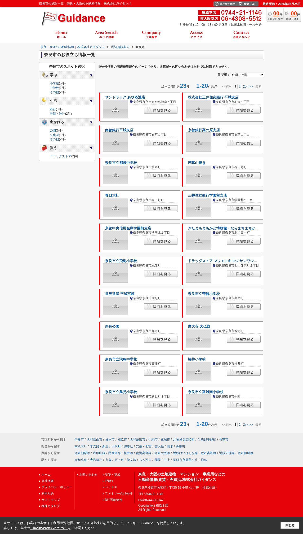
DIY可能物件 (113, 500)
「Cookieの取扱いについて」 (49, 528)
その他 (54, 92)
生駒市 (153, 439)
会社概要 (47, 481)
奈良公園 (112, 326)
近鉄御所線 (245, 453)
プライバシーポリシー (56, 487)
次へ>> (248, 86)
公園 (53, 130)
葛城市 (165, 439)
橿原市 (122, 439)
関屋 (158, 460)
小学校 (54, 83)
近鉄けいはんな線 (185, 453)
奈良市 (79, 439)
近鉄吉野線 (208, 453)
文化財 (54, 135)
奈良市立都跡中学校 (121, 163)
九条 (108, 460)
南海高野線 (144, 453)
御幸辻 (128, 446)
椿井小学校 (197, 359)
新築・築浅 (112, 474)
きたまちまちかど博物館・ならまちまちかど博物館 (229, 228)
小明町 (116, 446)
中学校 (54, 88)
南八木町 (81, 446)
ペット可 (111, 487)
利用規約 (47, 493)
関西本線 (114, 453)
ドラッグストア (60, 156)
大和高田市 (137, 439)
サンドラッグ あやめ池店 (125, 97)
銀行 (53, 109)
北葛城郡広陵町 (184, 439)
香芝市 (223, 439)
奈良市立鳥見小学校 (121, 392)
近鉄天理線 (227, 453)
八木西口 (145, 460)
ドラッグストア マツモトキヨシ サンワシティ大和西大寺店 (235, 261)
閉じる (290, 525)
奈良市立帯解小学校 (204, 294)
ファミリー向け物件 (119, 493)
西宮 (148, 446)
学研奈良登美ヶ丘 (185, 460)
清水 (170, 446)
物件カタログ (50, 506)
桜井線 (128, 453)
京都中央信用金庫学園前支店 (128, 228)
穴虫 (139, 446)
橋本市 (110, 439)
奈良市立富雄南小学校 (205, 392)
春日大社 (112, 195)
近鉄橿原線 (82, 453)
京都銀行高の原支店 (204, 130)
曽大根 (159, 446)
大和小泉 (81, 460)
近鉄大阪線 (162, 453)
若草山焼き (197, 163)
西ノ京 (119, 460)
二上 (167, 460)
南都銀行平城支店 (119, 130)
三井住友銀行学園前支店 (207, 195)
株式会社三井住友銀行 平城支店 (213, 97)
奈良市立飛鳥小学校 (121, 261)
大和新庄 (96, 460)
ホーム (46, 474)
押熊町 (180, 446)
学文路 (94, 446)
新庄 (105, 446)
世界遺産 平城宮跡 (119, 294)
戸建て (109, 481)
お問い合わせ (88, 474)
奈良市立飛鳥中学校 (121, 359)
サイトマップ (50, 500)
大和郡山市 (94, 439)
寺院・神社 (57, 113)
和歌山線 (99, 453)
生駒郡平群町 (207, 439)
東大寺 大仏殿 (199, 326)
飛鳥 (204, 460)
